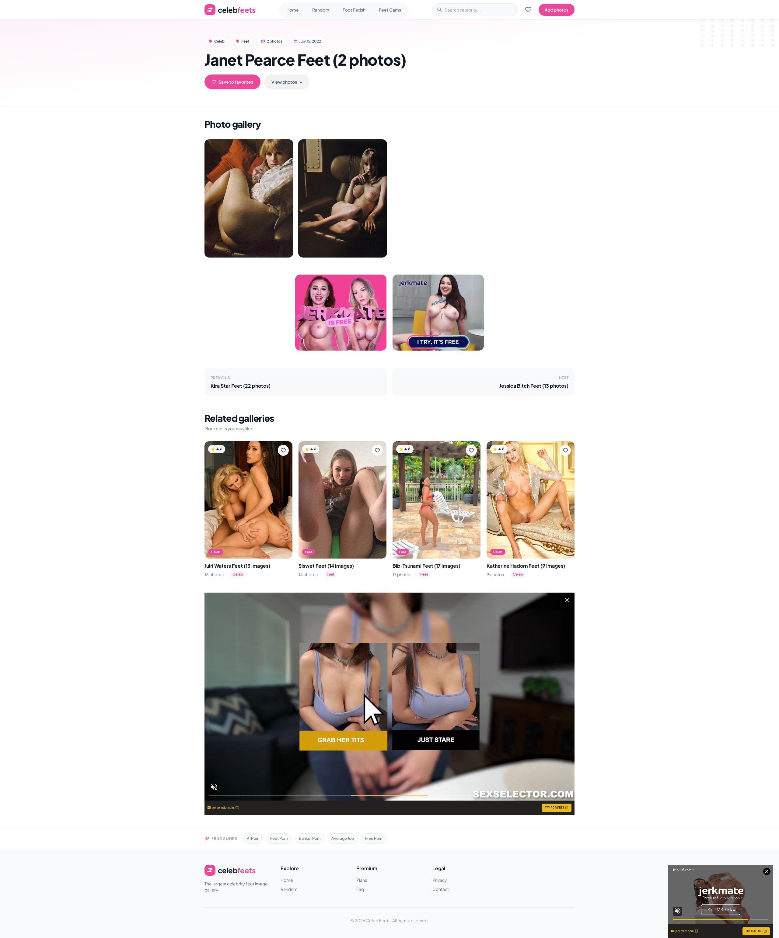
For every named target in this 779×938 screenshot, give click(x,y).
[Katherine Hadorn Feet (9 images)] (531, 499)
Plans (361, 880)
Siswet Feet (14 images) (326, 565)
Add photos (556, 9)
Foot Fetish (354, 9)
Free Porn (373, 838)
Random (320, 9)
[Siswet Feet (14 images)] (342, 499)
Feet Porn (279, 838)
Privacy (439, 880)
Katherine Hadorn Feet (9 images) (526, 565)
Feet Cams (390, 9)
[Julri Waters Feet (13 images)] (248, 499)
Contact (440, 889)
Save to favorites (235, 82)
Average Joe (342, 838)
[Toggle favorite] (283, 450)
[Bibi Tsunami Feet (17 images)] (436, 499)
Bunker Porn (309, 838)
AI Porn (253, 838)
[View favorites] (528, 9)
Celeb (219, 41)
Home (292, 9)
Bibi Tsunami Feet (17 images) (426, 565)
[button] (248, 198)
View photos (284, 82)
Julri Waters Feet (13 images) (237, 565)
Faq (360, 889)
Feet (245, 41)
